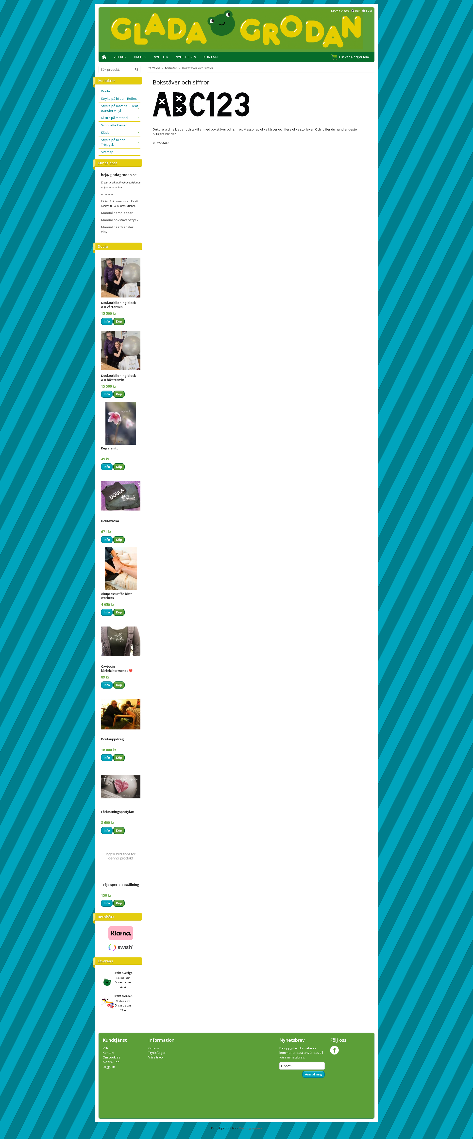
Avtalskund (111, 1062)
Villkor (120, 57)
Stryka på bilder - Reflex (119, 98)
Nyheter (161, 57)
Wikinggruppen (250, 1128)
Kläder (106, 132)
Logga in (109, 1066)
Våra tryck (155, 1057)
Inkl (357, 11)
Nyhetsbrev (186, 57)
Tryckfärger (157, 1052)
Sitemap (107, 152)
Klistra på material (114, 118)
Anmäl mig (313, 1074)
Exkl (369, 11)
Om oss (140, 57)
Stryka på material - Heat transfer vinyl (119, 108)
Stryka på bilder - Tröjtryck (113, 142)
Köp (119, 321)
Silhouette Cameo (114, 125)
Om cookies (111, 1057)
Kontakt (211, 57)
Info (107, 321)
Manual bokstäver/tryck (119, 220)
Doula (105, 91)
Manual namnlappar (117, 213)
